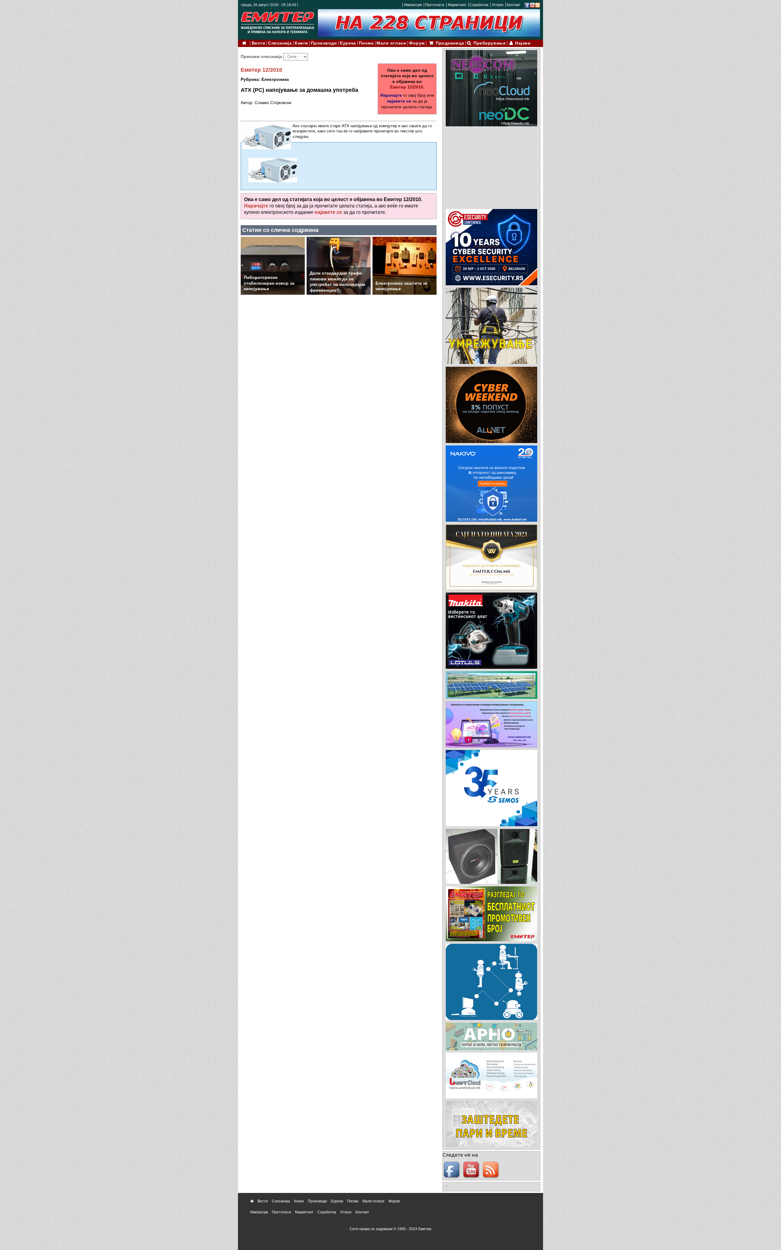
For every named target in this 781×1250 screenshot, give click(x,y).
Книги (301, 43)
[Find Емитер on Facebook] (452, 1170)
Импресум (413, 5)
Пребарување (489, 43)
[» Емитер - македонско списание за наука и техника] (277, 21)
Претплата (434, 5)
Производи (324, 43)
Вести (258, 43)
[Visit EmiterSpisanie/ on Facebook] (526, 5)
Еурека (348, 43)
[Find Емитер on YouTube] (472, 1170)
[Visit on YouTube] (532, 5)
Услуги (497, 5)
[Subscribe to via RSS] (537, 5)
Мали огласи (391, 43)
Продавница (450, 43)
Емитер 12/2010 (261, 70)
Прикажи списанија (262, 56)
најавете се (399, 101)
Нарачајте (391, 95)
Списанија (280, 43)
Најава (522, 43)
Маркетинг (457, 5)
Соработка (479, 5)
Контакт (513, 5)
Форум (417, 43)
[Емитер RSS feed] (491, 1170)
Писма (366, 43)
